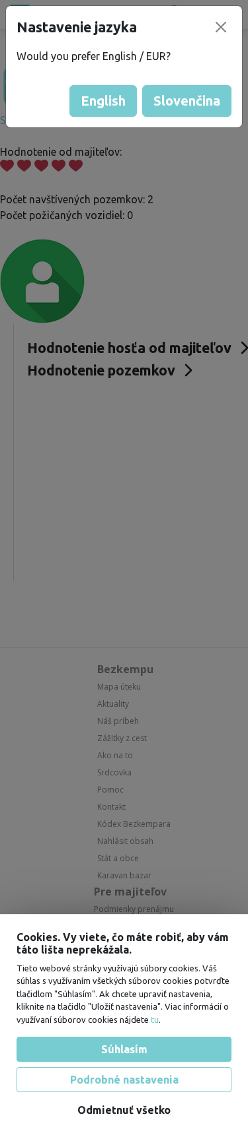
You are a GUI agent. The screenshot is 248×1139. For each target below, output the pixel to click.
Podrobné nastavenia (124, 1080)
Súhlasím (124, 1049)
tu (155, 1019)
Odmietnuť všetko (124, 1110)
